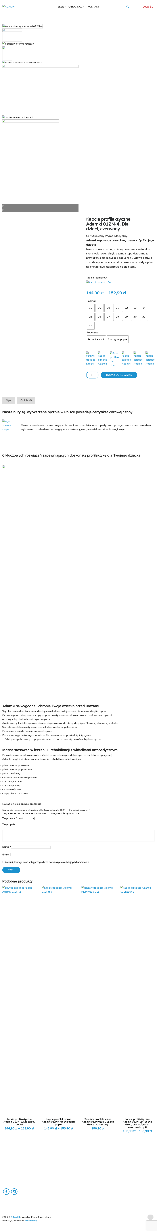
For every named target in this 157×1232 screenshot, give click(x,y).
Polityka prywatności (54, 1174)
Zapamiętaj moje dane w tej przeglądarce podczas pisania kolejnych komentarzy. (47, 862)
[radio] (90, 308)
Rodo (47, 1180)
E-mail (6, 854)
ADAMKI (15, 1217)
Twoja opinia (9, 824)
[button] (127, 6)
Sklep (61, 6)
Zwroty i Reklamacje (54, 1185)
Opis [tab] (8, 400)
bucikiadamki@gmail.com (15, 1181)
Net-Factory (31, 1220)
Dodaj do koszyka (119, 374)
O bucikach (76, 6)
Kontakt (93, 6)
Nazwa (6, 847)
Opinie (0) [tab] (26, 400)
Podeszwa (92, 332)
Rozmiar (91, 301)
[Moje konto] (133, 7)
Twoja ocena (9, 818)
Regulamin (49, 1169)
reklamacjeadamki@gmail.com (17, 1184)
